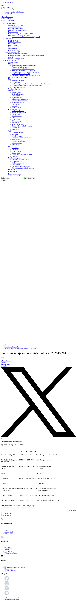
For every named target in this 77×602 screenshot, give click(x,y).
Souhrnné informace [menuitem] (18, 80)
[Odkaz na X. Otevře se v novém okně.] (7, 590)
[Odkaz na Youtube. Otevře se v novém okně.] (7, 595)
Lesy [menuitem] (13, 117)
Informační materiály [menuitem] (14, 50)
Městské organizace (10, 570)
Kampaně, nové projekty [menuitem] (15, 28)
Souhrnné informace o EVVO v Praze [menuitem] (23, 70)
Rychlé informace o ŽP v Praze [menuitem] (17, 53)
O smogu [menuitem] (14, 106)
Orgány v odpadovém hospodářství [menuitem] (22, 154)
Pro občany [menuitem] (15, 148)
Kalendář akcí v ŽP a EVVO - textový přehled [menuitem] (26, 37)
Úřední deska (8, 551)
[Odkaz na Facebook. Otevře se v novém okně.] (7, 580)
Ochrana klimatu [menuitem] (13, 62)
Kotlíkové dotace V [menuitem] (18, 97)
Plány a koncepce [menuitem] (17, 107)
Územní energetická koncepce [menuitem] (21, 166)
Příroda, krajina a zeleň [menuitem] (15, 109)
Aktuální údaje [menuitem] (16, 92)
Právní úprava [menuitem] (16, 96)
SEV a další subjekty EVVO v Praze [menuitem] (23, 69)
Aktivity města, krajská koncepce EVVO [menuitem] (24, 65)
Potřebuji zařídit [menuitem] (13, 40)
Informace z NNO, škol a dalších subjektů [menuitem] (20, 33)
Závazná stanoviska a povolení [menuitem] (21, 99)
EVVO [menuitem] (10, 64)
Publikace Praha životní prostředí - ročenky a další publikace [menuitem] (26, 55)
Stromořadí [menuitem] (15, 122)
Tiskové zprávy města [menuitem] (14, 27)
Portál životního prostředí (12, 347)
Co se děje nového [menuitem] (10, 23)
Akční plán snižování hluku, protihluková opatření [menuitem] (27, 85)
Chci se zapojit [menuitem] (12, 48)
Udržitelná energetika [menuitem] (14, 158)
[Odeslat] (29, 178)
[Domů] (5, 345)
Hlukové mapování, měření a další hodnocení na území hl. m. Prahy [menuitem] (32, 84)
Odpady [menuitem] (10, 146)
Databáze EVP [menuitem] (12, 45)
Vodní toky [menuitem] (15, 134)
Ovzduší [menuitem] (10, 90)
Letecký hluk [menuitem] (16, 82)
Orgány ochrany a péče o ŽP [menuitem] (16, 175)
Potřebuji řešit (9, 532)
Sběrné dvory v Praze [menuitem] (14, 47)
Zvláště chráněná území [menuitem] (19, 112)
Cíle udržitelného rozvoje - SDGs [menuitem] (18, 77)
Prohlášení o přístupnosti (12, 599)
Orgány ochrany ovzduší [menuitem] (19, 101)
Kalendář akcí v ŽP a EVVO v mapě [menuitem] (19, 35)
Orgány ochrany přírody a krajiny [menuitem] (22, 126)
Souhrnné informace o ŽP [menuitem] (12, 52)
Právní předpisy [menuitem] (13, 171)
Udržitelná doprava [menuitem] (14, 89)
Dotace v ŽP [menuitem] (12, 43)
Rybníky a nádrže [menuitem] (17, 136)
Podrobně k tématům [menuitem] (11, 60)
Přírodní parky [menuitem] (16, 114)
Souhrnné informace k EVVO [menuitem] (21, 74)
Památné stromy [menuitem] (17, 116)
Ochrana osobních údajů (12, 598)
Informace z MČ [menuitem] (13, 32)
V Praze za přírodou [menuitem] (18, 124)
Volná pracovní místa (11, 553)
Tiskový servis (9, 533)
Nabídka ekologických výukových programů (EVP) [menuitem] (27, 72)
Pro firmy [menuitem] (15, 149)
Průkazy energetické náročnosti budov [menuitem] (23, 168)
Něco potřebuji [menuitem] (9, 38)
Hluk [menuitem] (9, 79)
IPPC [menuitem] (9, 173)
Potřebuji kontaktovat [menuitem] (14, 42)
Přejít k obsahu (9, 2)
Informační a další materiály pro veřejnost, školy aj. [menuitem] (27, 75)
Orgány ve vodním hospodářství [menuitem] (21, 138)
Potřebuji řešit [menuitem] (16, 104)
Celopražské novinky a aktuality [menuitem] (17, 30)
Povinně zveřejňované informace (14, 12)
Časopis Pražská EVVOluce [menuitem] (20, 67)
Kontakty (7, 530)
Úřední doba (8, 548)
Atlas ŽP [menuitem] (11, 57)
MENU (3, 180)
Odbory (7, 549)
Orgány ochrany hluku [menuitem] (18, 87)
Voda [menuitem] (9, 131)
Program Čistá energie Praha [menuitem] (20, 159)
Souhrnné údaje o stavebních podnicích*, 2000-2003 (20, 348)
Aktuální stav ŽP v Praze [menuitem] (15, 25)
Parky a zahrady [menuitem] (17, 119)
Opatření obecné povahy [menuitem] (19, 141)
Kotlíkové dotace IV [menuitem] (18, 102)
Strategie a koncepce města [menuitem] (16, 59)
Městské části (8, 13)
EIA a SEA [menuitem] (11, 169)
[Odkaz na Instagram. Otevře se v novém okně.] (7, 585)
